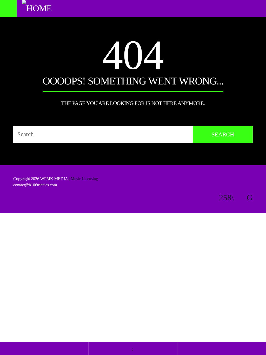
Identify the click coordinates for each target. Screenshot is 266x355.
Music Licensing (85, 178)
